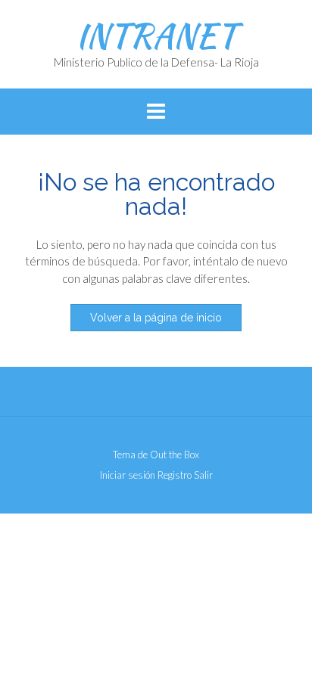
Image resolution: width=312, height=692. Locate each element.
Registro (175, 475)
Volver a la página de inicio (156, 318)
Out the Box (174, 454)
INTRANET (156, 35)
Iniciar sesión (127, 475)
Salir (203, 475)
